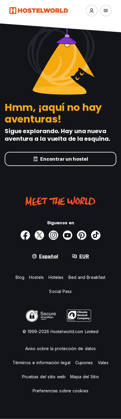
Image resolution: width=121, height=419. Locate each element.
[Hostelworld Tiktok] (95, 235)
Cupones (84, 362)
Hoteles (56, 277)
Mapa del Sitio (84, 376)
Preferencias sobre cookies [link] (60, 390)
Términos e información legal (41, 362)
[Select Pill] (92, 10)
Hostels (36, 277)
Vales (103, 362)
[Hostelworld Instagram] (53, 235)
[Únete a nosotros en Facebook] (25, 235)
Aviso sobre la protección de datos (60, 348)
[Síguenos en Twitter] (39, 235)
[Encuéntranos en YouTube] (67, 235)
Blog (20, 277)
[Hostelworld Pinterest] (81, 235)
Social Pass (60, 291)
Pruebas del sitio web (43, 376)
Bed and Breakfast (87, 277)
